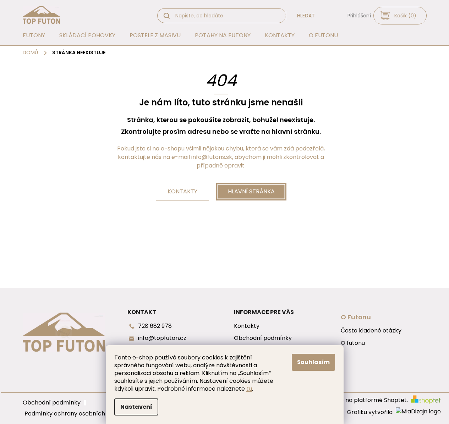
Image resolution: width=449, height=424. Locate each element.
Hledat (306, 15)
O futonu (353, 343)
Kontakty (182, 191)
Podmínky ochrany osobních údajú (72, 413)
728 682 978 (155, 326)
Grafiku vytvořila (370, 412)
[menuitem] (34, 35)
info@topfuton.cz (162, 338)
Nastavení (136, 407)
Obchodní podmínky (263, 338)
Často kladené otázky (371, 331)
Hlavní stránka (251, 191)
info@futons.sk (211, 157)
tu (249, 389)
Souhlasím (313, 362)
